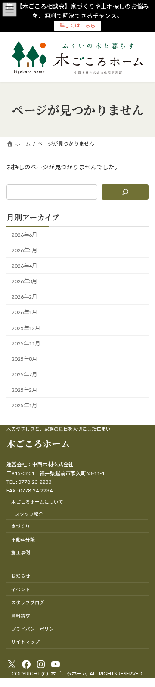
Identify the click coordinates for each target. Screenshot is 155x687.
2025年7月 (24, 374)
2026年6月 (24, 235)
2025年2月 (24, 390)
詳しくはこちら (77, 25)
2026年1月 (24, 312)
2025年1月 (24, 405)
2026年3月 (24, 281)
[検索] (125, 192)
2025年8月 (24, 359)
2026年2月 (24, 296)
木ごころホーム (38, 443)
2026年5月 (24, 250)
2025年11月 (26, 343)
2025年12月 (26, 327)
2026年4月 (24, 266)
